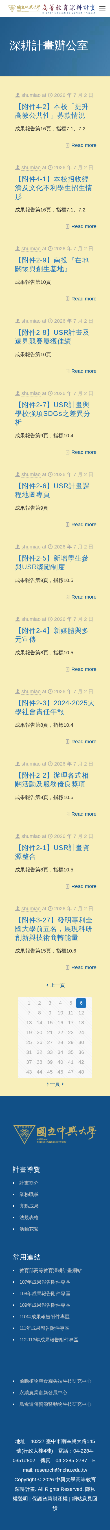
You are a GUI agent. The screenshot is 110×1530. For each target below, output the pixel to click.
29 (71, 1042)
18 (81, 1022)
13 (29, 1022)
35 (71, 1052)
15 (50, 1022)
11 (70, 1013)
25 (29, 1042)
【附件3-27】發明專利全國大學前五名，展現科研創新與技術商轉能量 (54, 928)
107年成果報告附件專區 (44, 1282)
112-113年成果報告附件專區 (48, 1339)
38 (39, 1062)
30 (81, 1042)
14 (39, 1022)
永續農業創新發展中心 (43, 1392)
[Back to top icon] (98, 1518)
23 (71, 1032)
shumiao (31, 95)
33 (50, 1052)
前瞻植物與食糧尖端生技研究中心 (55, 1381)
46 (60, 1072)
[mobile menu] (102, 8)
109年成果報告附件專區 (44, 1305)
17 (71, 1022)
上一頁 (57, 985)
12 (81, 1013)
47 (71, 1072)
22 (60, 1032)
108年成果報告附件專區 (44, 1293)
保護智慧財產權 (50, 1499)
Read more (83, 145)
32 (39, 1052)
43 (29, 1072)
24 (81, 1032)
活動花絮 (29, 1229)
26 (39, 1042)
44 (39, 1072)
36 (81, 1052)
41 (71, 1062)
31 (29, 1052)
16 (60, 1022)
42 (81, 1062)
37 (29, 1062)
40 (60, 1062)
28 (60, 1042)
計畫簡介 (29, 1183)
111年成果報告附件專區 (44, 1328)
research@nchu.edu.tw (61, 1470)
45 (50, 1072)
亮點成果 (29, 1206)
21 (50, 1032)
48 (81, 1072)
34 (60, 1052)
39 (50, 1062)
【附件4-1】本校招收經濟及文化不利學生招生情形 (54, 187)
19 (29, 1032)
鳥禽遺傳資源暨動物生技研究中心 (55, 1404)
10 (60, 1013)
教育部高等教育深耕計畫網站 (50, 1270)
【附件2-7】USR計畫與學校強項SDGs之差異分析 (53, 413)
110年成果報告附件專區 (44, 1316)
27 (50, 1042)
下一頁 (52, 1084)
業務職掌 (29, 1194)
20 (39, 1032)
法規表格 (29, 1217)
